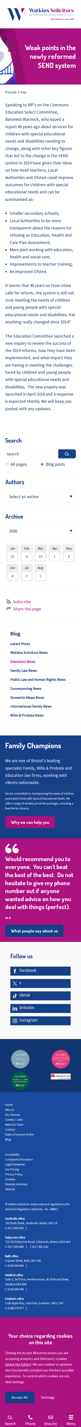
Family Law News (23, 670)
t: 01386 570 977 (14, 1308)
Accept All (19, 1397)
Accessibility (12, 1154)
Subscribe (22, 601)
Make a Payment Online (19, 1134)
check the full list (18, 1364)
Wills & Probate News (27, 715)
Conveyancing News (25, 688)
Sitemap (10, 1189)
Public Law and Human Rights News (38, 679)
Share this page (27, 609)
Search (13, 440)
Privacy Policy (13, 1174)
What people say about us (34, 931)
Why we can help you (30, 822)
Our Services (12, 1115)
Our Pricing (12, 1169)
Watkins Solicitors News (29, 652)
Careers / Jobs (13, 1120)
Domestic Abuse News (27, 697)
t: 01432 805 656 (14, 1289)
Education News (22, 661)
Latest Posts (20, 643)
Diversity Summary (16, 1184)
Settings (48, 1397)
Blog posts (55, 464)
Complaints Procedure (19, 1159)
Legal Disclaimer (15, 1164)
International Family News (31, 706)
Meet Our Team (14, 1125)
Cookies (10, 1179)
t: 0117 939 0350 (14, 1228)
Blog (15, 633)
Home (9, 1105)
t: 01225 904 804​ (14, 1266)
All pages (19, 464)
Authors (14, 482)
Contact (10, 1129)
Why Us (9, 1110)
